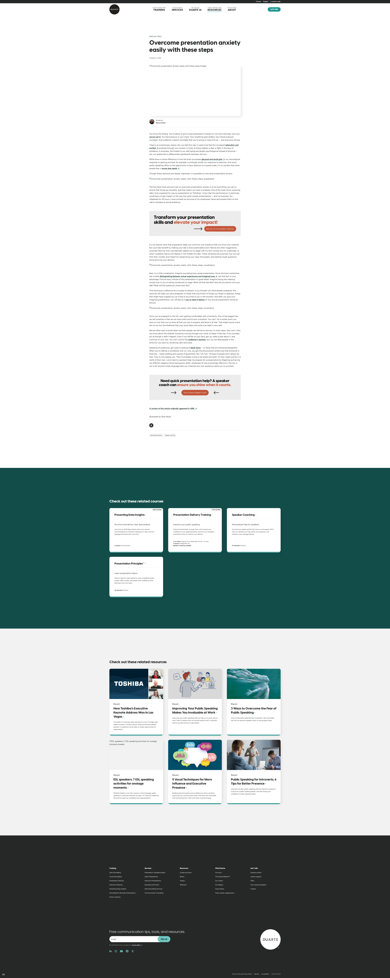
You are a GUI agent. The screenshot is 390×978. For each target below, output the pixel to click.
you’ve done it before (196, 300)
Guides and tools (185, 872)
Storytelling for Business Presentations (122, 893)
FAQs (252, 881)
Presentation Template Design (155, 872)
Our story (218, 872)
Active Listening (114, 897)
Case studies (219, 889)
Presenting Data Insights (117, 889)
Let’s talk (254, 868)
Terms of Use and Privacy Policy (242, 974)
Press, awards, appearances (224, 893)
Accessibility (265, 974)
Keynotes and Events (152, 885)
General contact (255, 872)
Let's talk (274, 9)
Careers (258, 1)
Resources (152, 36)
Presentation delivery (156, 435)
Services (148, 868)
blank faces (196, 348)
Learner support (255, 877)
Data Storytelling (115, 872)
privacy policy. (137, 945)
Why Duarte (220, 868)
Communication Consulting (154, 893)
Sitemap (256, 974)
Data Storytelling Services (153, 889)
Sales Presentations (151, 877)
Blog (159, 36)
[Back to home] (270, 939)
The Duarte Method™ (222, 877)
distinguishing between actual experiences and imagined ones (188, 276)
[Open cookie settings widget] (3, 974)
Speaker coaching (170, 435)
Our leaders (219, 885)
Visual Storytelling (115, 877)
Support (265, 1)
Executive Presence (116, 885)
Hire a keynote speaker (258, 885)
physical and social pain (213, 159)
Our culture (219, 881)
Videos (182, 881)
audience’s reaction (197, 339)
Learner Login (276, 1)
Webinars (183, 885)
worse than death (170, 168)
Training (112, 868)
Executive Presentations (153, 881)
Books (182, 877)
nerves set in (155, 137)
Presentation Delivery (116, 881)
